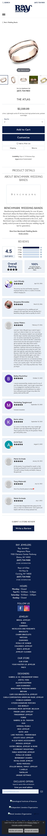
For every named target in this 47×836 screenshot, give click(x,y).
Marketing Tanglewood (23, 402)
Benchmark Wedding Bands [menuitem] (23, 688)
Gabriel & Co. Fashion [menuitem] (24, 720)
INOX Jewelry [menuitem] (23, 729)
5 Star (20, 247)
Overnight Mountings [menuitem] (23, 749)
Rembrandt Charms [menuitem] (23, 758)
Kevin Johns (18, 419)
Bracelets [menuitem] (23, 631)
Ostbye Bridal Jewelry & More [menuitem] (23, 746)
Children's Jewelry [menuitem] (23, 646)
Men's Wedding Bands (11, 22)
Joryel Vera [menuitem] (23, 680)
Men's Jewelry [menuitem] (23, 649)
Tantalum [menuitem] (23, 772)
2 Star (20, 254)
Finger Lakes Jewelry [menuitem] (23, 712)
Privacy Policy (32, 823)
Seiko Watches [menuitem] (23, 764)
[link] (39, 3)
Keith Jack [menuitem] (23, 732)
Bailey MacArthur (20, 376)
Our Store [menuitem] (23, 661)
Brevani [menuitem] (23, 691)
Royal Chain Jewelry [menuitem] (23, 761)
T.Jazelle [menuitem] (23, 769)
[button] (6, 3)
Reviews (23, 241)
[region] (23, 51)
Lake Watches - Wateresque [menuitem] (23, 735)
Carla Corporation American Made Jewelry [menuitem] (23, 697)
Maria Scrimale (20, 459)
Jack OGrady (19, 281)
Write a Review (23, 528)
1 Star (20, 257)
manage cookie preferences (22, 825)
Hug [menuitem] (23, 723)
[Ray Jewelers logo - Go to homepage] (23, 9)
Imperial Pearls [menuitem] (23, 726)
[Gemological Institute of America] (23, 801)
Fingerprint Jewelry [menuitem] (23, 714)
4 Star (20, 250)
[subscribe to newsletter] (42, 791)
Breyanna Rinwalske (21, 302)
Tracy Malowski (20, 481)
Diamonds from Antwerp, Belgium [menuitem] (23, 709)
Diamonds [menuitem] (23, 640)
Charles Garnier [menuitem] (23, 700)
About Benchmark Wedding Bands (24, 178)
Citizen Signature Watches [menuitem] (23, 703)
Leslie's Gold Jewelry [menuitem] (23, 738)
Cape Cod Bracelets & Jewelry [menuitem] (23, 694)
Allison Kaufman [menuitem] (23, 683)
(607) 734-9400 (23, 91)
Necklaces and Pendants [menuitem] (23, 629)
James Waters (19, 323)
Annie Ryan (18, 442)
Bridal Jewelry (23, 234)
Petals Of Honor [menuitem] (23, 755)
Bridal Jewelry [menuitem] (23, 620)
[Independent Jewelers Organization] (23, 807)
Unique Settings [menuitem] (23, 775)
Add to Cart (23, 129)
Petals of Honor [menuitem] (23, 643)
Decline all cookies (15, 830)
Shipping (13, 148)
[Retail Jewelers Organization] (20, 814)
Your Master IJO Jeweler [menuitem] (23, 664)
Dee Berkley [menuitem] (23, 706)
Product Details (23, 170)
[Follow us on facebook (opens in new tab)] (20, 608)
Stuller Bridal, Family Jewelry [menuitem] (23, 766)
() (41, 247)
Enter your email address (23, 787)
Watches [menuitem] (23, 637)
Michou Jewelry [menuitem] (23, 743)
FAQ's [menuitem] (23, 667)
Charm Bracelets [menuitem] (23, 634)
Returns (34, 148)
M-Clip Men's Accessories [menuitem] (23, 740)
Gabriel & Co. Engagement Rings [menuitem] (23, 677)
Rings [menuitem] (23, 623)
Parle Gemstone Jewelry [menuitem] (23, 752)
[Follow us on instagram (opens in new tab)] (27, 608)
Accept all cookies (31, 830)
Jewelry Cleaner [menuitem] (23, 652)
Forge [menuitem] (23, 717)
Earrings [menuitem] (23, 626)
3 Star (20, 252)
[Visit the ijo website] (36, 814)
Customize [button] (23, 137)
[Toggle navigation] (4, 14)
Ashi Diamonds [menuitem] (23, 686)
